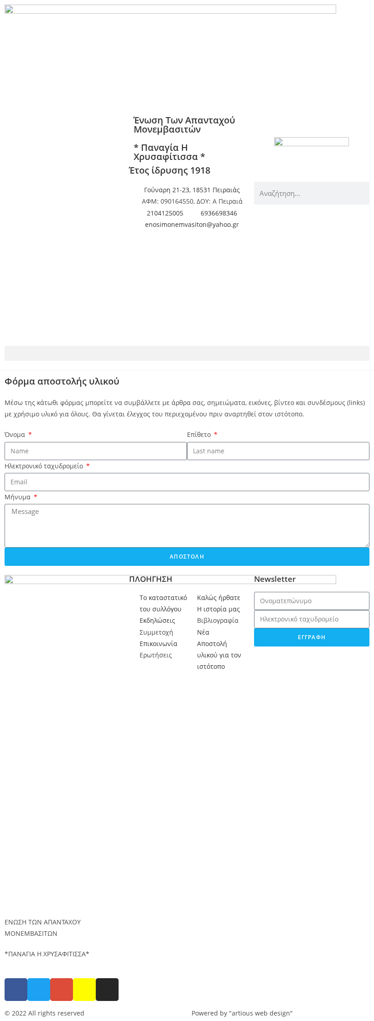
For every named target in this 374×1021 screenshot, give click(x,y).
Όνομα (16, 434)
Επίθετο (200, 434)
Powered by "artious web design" (242, 1013)
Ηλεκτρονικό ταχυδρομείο (45, 466)
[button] (187, 353)
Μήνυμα (18, 497)
